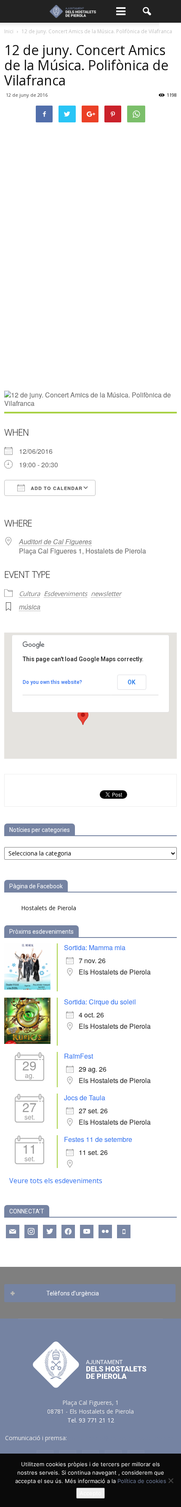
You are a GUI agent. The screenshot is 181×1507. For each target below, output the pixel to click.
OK (132, 682)
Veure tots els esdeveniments (55, 1180)
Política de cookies (141, 1481)
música (29, 607)
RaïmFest (78, 1056)
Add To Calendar (56, 488)
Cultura (29, 593)
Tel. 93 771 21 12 (90, 1420)
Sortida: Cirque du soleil (100, 1001)
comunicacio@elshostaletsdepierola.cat (122, 1438)
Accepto (90, 1493)
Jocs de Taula (84, 1097)
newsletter (106, 593)
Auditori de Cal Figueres (55, 541)
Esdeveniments (65, 593)
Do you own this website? (52, 682)
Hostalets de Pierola (48, 908)
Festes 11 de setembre (98, 1139)
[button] (147, 11)
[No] (170, 1480)
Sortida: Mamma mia (94, 947)
